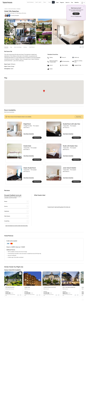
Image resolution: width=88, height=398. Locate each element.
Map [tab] (11, 47)
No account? (76, 16)
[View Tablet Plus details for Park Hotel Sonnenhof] (20, 273)
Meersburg (18, 8)
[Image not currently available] (14, 129)
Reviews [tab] (25, 47)
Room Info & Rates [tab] (18, 47)
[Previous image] (6, 280)
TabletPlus (76, 2)
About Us (67, 2)
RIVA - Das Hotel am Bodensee (69, 287)
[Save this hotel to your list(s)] (80, 47)
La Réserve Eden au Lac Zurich (50, 287)
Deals (57, 2)
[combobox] (31, 2)
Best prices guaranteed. (9, 112)
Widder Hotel (27, 287)
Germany (6, 8)
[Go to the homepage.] (7, 2)
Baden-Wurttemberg (12, 8)
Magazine (62, 2)
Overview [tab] (6, 47)
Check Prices (78, 116)
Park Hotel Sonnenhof (9, 287)
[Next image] (20, 280)
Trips (72, 2)
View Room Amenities (28, 133)
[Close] (83, 6)
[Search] (53, 2)
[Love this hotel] (83, 47)
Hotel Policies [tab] (32, 47)
